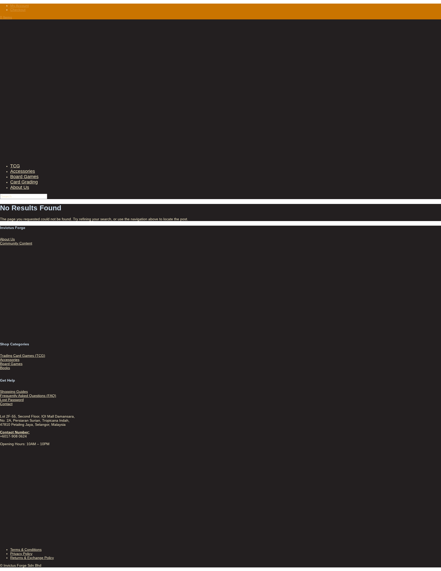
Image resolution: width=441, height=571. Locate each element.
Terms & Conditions (26, 550)
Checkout (18, 10)
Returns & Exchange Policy (32, 558)
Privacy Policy (21, 554)
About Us (19, 187)
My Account (19, 6)
